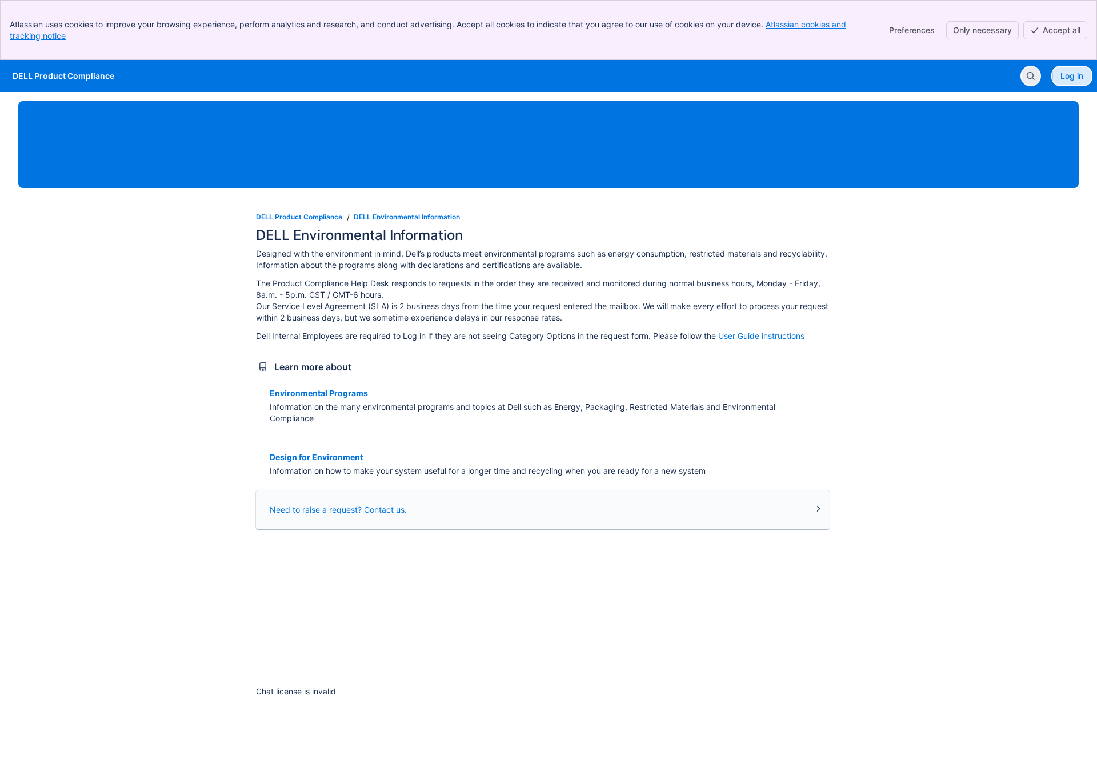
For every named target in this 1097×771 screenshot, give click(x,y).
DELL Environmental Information (407, 217)
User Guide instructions (761, 336)
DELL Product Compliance (299, 217)
